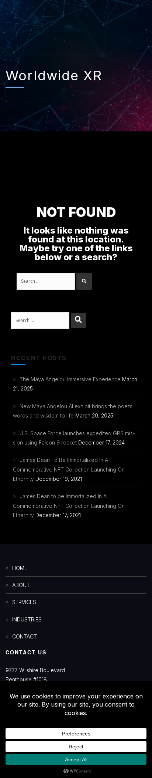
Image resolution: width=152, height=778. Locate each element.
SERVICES (24, 602)
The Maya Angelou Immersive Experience (70, 379)
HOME (19, 568)
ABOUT (21, 585)
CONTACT (24, 636)
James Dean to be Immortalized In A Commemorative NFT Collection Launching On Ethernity (69, 505)
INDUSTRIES (27, 619)
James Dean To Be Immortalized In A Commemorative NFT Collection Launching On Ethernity (69, 469)
